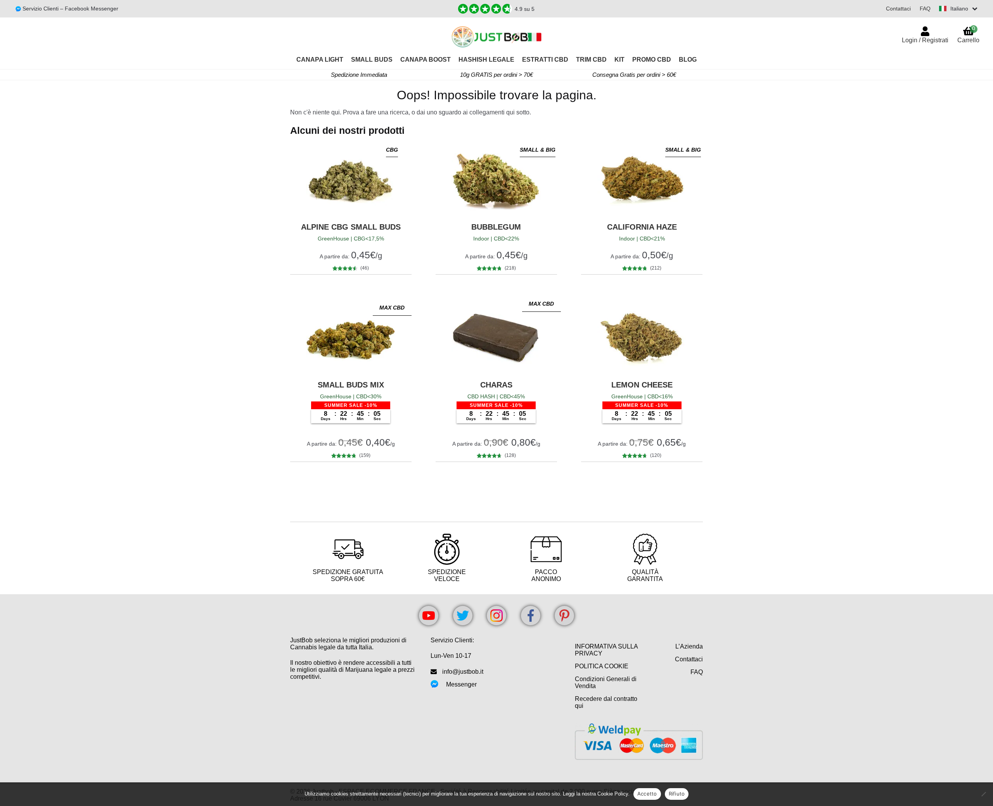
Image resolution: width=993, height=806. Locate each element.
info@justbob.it (462, 671)
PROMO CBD (651, 59)
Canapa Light (319, 59)
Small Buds (372, 59)
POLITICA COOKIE (601, 666)
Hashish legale (486, 59)
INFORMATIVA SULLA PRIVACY (606, 650)
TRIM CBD (591, 59)
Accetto (647, 793)
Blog (688, 59)
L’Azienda (689, 646)
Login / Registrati (925, 40)
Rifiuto (677, 793)
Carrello (968, 34)
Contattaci (898, 8)
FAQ (925, 8)
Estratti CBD (545, 59)
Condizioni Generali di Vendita (606, 682)
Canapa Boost (425, 59)
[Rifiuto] (983, 794)
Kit (619, 59)
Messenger (461, 684)
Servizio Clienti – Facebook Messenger (69, 8)
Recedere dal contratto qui (606, 702)
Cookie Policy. (613, 794)
